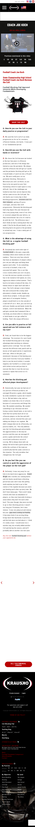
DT (16, 59)
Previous (1, 582)
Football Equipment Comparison (12, 754)
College (20, 779)
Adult (8, 726)
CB (8, 59)
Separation (5, 792)
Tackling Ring (6, 729)
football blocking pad (19, 536)
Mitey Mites (21, 794)
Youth (3, 726)
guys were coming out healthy (19, 512)
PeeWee (20, 792)
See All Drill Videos (17, 30)
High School (21, 782)
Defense (4, 768)
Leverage (4, 784)
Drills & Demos (8, 764)
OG (25, 59)
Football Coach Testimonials (10, 749)
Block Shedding (6, 777)
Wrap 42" (10, 732)
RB (14, 62)
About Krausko (7, 756)
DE (12, 59)
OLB (29, 59)
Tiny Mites (21, 797)
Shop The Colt (18, 122)
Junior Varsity (22, 787)
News (4, 752)
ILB (21, 59)
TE (21, 62)
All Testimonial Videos (18, 664)
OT (9, 62)
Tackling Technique (7, 799)
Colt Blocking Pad (8, 724)
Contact (4, 758)
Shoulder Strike (6, 794)
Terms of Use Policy (17, 715)
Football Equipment (10, 722)
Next (34, 582)
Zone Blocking (6, 804)
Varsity (20, 784)
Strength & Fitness (9, 742)
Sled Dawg (5, 738)
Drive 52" (17, 732)
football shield (8, 252)
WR (25, 62)
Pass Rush (5, 787)
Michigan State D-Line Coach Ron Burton (14, 747)
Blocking (4, 779)
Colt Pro (14, 726)
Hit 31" (4, 732)
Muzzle (4, 735)
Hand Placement (6, 782)
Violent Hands (6, 802)
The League (21, 777)
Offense (4, 771)
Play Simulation (6, 789)
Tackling (4, 797)
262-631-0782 (19, 1)
